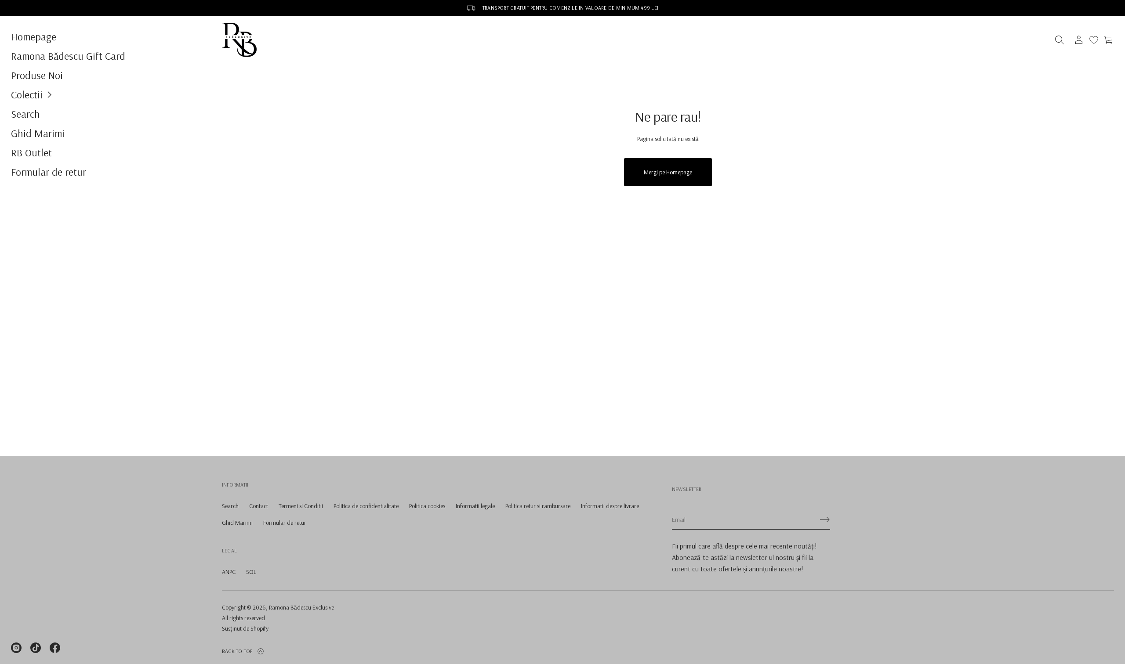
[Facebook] (55, 647)
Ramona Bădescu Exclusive (301, 607)
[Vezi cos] (1108, 40)
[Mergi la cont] (1079, 40)
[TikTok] (35, 647)
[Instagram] (16, 647)
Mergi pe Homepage (668, 172)
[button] (105, 94)
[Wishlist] (1094, 40)
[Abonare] (825, 519)
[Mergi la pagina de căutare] (1059, 40)
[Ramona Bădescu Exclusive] (239, 40)
